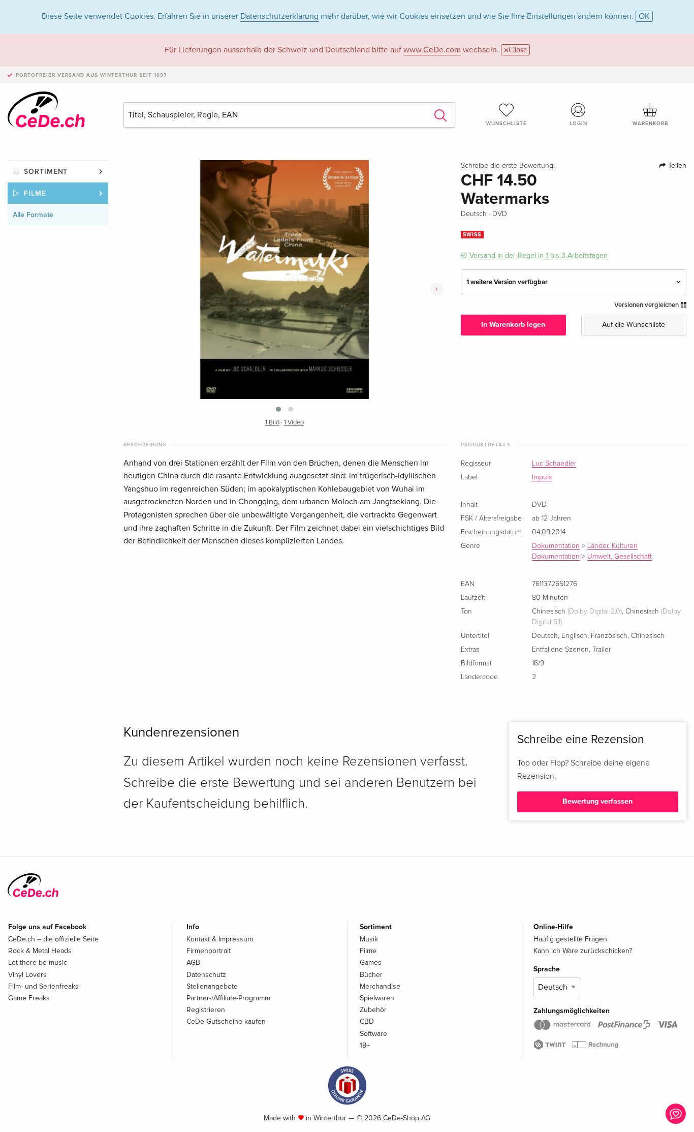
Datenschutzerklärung (279, 16)
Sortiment (46, 171)
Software (373, 1033)
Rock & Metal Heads (40, 950)
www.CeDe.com (432, 50)
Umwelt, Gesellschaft (619, 556)
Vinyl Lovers (27, 974)
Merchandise (380, 986)
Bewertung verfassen (597, 801)
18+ (365, 1045)
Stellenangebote (212, 986)
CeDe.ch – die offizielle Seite (53, 939)
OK (644, 16)
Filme (35, 193)
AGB (193, 962)
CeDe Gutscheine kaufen (226, 1021)
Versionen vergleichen (647, 305)
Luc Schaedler (554, 463)
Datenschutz (206, 974)
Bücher (371, 974)
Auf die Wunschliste (633, 324)
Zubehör (373, 1009)
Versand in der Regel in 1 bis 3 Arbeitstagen (538, 255)
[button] (278, 409)
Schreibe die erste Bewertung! (508, 165)
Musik (369, 939)
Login (578, 123)
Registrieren (205, 1009)
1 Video (294, 422)
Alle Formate (33, 214)
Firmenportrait (208, 950)
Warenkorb (650, 123)
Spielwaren (377, 998)
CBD (367, 1021)
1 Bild (272, 422)
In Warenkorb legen (513, 324)
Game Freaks (29, 998)
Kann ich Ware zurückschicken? (582, 950)
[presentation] (436, 289)
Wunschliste (506, 123)
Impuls (542, 477)
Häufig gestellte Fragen (570, 939)
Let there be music (37, 962)
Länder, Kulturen (612, 545)
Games (371, 962)
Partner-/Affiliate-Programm (228, 998)
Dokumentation (556, 545)
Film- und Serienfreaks (43, 986)
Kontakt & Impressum (219, 939)
